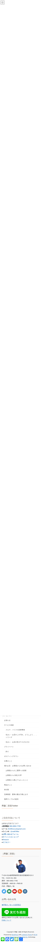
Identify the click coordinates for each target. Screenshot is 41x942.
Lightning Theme (27, 935)
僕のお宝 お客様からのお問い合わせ (17, 766)
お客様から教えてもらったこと (17, 780)
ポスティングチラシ (11, 756)
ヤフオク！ (7, 842)
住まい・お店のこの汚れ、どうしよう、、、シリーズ (22, 736)
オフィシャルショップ (11, 837)
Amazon (6, 839)
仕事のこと (8, 761)
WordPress (15, 935)
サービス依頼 (9, 725)
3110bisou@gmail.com (17, 829)
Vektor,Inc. (25, 937)
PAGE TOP (38, 912)
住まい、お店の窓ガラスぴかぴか (18, 742)
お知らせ (7, 720)
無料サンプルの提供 (11, 799)
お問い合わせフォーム (11, 834)
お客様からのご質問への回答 (16, 770)
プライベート (9, 747)
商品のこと (8, 785)
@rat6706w (15, 831)
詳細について (6, 920)
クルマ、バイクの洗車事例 (15, 730)
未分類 (6, 790)
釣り (7, 751)
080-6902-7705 (15, 826)
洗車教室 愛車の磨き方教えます (16, 794)
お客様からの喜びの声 (14, 775)
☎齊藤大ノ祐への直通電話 (11, 905)
